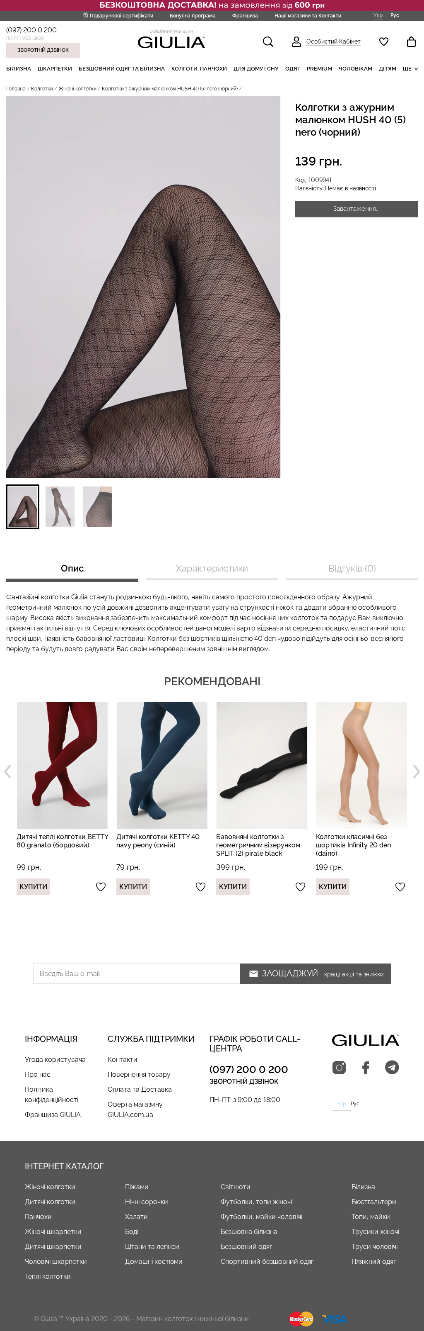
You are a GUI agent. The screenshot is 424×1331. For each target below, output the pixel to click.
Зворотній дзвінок (43, 50)
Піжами (137, 1187)
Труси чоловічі (375, 1247)
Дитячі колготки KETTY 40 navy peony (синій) (58, 841)
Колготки (42, 89)
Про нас (38, 1074)
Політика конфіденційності (51, 1094)
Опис (72, 568)
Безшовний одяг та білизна (122, 69)
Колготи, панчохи (199, 69)
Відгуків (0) (352, 568)
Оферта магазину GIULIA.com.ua (135, 1109)
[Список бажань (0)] (383, 41)
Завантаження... (356, 208)
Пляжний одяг (374, 1261)
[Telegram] (392, 1068)
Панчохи (38, 1217)
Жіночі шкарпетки (53, 1232)
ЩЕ (407, 69)
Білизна (18, 69)
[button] (22, 506)
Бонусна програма (193, 16)
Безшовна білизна (249, 1232)
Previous (7, 771)
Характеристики (212, 568)
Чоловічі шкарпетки (56, 1261)
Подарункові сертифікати (121, 16)
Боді (131, 1232)
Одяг (292, 69)
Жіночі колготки (77, 89)
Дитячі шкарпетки (53, 1247)
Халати (136, 1217)
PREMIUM (319, 69)
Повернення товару (139, 1074)
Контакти (122, 1059)
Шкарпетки (55, 69)
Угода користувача (55, 1059)
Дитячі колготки (50, 1202)
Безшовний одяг (246, 1247)
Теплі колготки (48, 1276)
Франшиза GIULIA (53, 1115)
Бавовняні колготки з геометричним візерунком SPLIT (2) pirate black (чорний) (158, 849)
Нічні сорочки (146, 1202)
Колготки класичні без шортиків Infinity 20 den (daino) (253, 845)
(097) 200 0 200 (31, 30)
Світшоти (236, 1187)
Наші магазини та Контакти (308, 16)
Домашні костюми (154, 1261)
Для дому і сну (256, 69)
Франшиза (245, 16)
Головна (16, 89)
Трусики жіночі (375, 1232)
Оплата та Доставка (140, 1089)
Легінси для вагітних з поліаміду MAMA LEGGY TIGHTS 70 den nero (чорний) (353, 849)
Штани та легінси (152, 1247)
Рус (394, 15)
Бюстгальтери (374, 1202)
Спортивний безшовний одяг (267, 1261)
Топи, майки (371, 1217)
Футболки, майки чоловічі (261, 1217)
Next (416, 771)
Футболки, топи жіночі (256, 1202)
